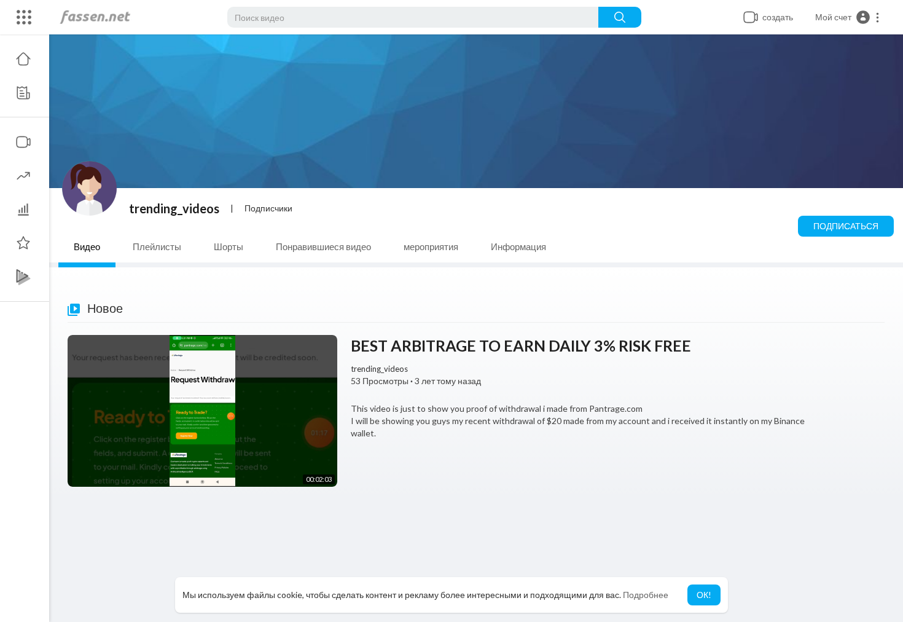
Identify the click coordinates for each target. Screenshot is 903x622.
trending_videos (174, 208)
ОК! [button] (704, 594)
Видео (87, 246)
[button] (847, 17)
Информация (518, 246)
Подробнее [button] (645, 594)
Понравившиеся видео (323, 246)
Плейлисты (157, 246)
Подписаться (845, 226)
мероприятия (431, 246)
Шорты (228, 246)
